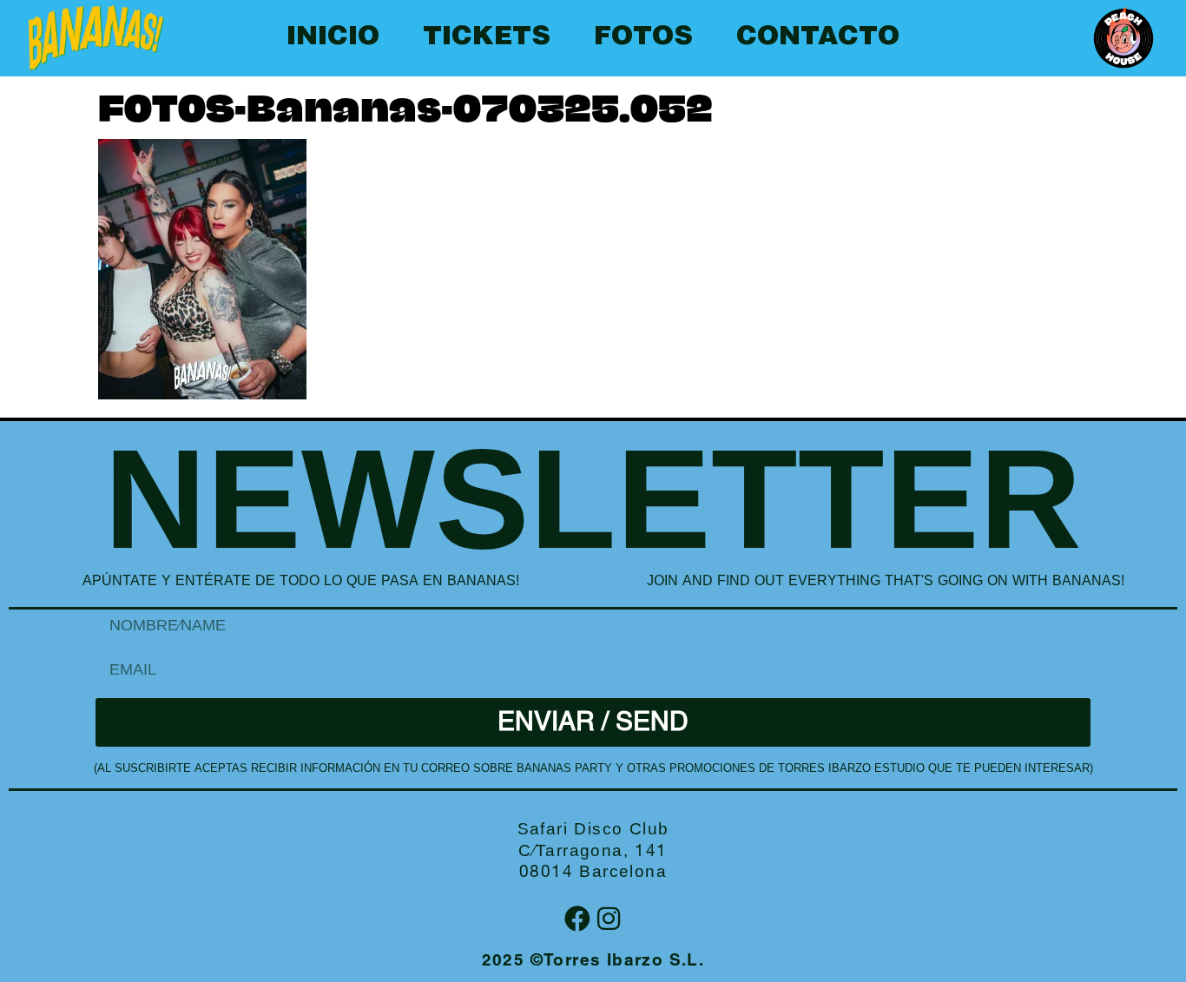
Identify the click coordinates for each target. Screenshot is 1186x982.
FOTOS (643, 38)
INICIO (333, 38)
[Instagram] (608, 918)
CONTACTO (817, 38)
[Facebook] (577, 918)
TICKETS (486, 38)
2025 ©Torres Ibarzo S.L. (593, 961)
